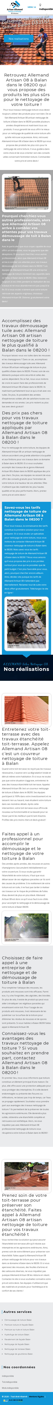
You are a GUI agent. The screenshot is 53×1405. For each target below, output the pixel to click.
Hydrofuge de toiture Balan (17, 1334)
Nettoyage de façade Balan (17, 1344)
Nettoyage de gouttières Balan (19, 1354)
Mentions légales (37, 1396)
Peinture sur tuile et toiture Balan (19, 1330)
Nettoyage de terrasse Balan (17, 1349)
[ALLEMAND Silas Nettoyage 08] (15, 7)
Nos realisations (19, 38)
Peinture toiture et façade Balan (19, 1325)
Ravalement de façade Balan (17, 1339)
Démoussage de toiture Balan (18, 1320)
